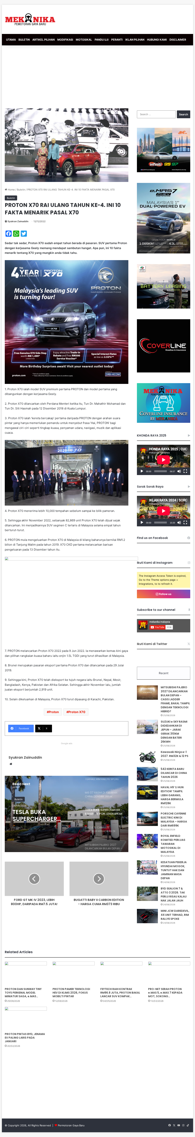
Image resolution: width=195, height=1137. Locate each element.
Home (11, 189)
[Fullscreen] (185, 471)
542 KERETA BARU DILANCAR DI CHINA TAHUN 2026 (174, 773)
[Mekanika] (30, 19)
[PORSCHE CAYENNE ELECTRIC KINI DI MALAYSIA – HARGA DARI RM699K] (147, 819)
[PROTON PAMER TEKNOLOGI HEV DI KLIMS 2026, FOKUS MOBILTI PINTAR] (74, 973)
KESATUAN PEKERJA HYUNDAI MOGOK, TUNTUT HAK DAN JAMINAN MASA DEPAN (174, 870)
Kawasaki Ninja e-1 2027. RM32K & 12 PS (174, 754)
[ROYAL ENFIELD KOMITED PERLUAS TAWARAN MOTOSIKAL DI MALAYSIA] (147, 841)
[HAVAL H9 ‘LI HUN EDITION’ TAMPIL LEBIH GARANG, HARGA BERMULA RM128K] (147, 792)
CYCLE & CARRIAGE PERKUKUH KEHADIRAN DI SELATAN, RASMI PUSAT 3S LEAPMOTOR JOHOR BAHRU (44, 815)
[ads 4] (163, 421)
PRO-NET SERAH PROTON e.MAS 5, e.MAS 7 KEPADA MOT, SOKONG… (165, 992)
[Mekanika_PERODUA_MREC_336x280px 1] (163, 307)
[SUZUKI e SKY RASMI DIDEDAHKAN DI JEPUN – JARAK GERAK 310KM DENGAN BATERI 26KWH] (147, 727)
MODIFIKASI (65, 39)
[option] (66, 814)
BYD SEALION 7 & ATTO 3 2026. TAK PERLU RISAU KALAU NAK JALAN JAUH (174, 894)
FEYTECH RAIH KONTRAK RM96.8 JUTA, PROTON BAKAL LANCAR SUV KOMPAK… (120, 992)
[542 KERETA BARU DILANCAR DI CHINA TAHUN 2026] (147, 774)
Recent (163, 673)
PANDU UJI (102, 39)
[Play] (142, 471)
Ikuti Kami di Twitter (152, 644)
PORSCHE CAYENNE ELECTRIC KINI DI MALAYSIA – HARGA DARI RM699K (174, 819)
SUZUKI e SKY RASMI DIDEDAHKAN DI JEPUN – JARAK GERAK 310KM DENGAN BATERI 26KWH (174, 732)
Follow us (164, 594)
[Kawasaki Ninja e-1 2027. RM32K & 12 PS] (147, 757)
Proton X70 (76, 712)
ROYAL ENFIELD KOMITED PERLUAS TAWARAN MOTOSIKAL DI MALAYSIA (173, 844)
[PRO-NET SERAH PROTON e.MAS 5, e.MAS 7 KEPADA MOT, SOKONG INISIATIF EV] (169, 973)
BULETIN (24, 39)
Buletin (21, 189)
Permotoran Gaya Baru (71, 1125)
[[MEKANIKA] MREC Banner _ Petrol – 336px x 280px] (163, 171)
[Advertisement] (97, 76)
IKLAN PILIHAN (134, 39)
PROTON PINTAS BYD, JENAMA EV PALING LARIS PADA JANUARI (25, 1037)
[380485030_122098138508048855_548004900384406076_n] (163, 371)
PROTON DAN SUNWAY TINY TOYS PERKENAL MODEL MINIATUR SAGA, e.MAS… (23, 992)
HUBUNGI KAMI (157, 39)
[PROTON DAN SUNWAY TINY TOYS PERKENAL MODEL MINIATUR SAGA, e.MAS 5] (26, 973)
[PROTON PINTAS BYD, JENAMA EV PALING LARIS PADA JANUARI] (26, 1019)
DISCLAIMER (177, 39)
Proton (54, 712)
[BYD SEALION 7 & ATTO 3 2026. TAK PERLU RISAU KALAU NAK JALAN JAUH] (147, 894)
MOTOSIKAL (84, 39)
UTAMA (11, 39)
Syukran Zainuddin (18, 221)
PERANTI (117, 39)
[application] (163, 460)
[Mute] (179, 471)
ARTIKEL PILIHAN (43, 39)
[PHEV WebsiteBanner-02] (163, 252)
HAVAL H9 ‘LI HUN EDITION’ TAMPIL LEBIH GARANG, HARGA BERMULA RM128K (172, 795)
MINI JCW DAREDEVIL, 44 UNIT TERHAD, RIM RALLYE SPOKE (175, 915)
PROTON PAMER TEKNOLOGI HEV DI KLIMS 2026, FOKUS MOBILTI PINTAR (71, 992)
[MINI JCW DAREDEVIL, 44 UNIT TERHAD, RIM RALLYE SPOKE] (147, 916)
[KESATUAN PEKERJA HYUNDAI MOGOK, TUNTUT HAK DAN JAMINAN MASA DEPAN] (147, 867)
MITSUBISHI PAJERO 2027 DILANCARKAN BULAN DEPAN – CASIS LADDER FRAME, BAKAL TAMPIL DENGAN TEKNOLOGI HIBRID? (175, 699)
